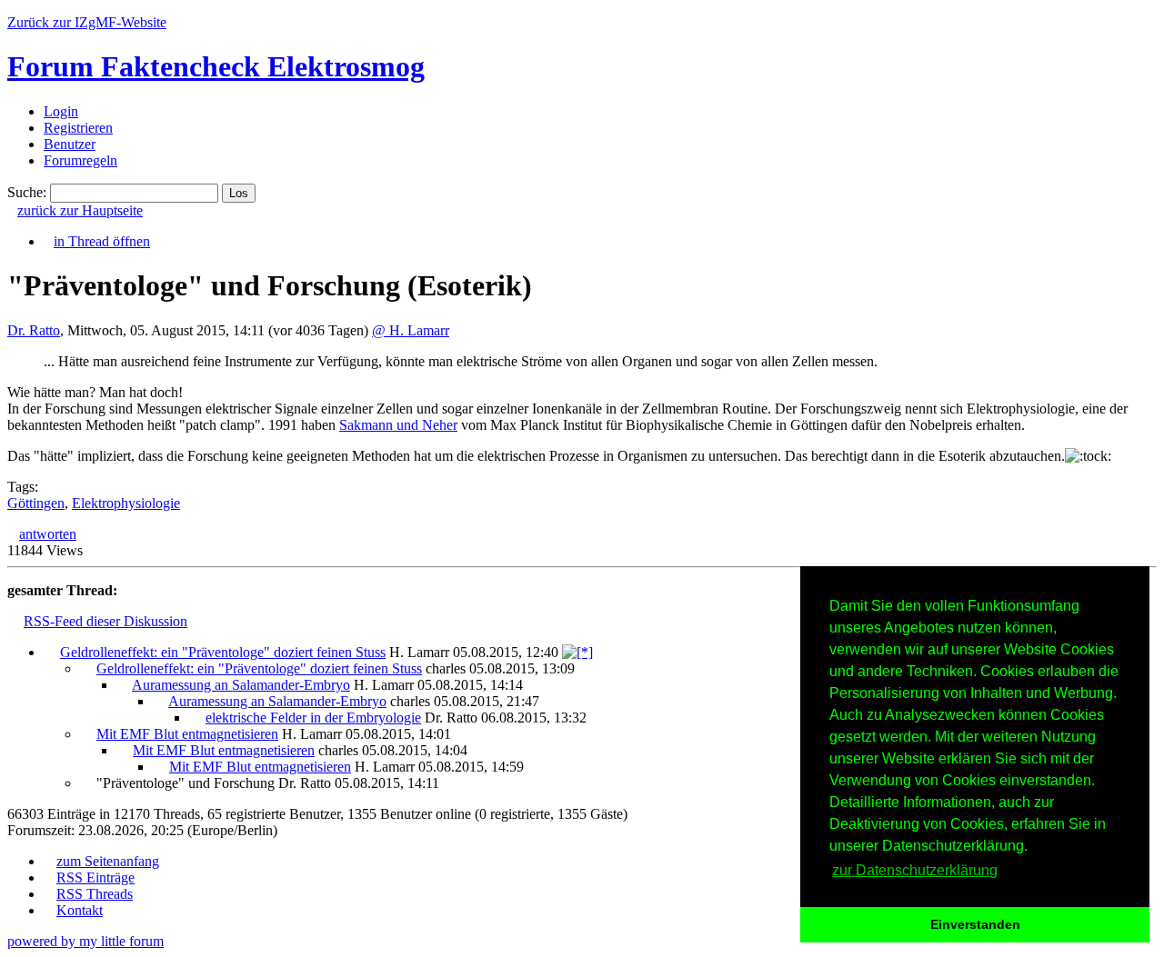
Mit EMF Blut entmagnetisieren (187, 734)
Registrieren (78, 127)
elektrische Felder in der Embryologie (313, 717)
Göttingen (36, 503)
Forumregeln (80, 160)
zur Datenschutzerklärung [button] (915, 870)
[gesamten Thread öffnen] (577, 652)
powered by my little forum (85, 941)
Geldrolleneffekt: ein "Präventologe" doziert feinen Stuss (223, 652)
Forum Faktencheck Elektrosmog (216, 66)
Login (61, 111)
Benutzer (69, 144)
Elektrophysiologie (126, 503)
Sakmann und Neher (398, 425)
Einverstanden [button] (975, 924)
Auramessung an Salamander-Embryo (241, 685)
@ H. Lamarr (410, 330)
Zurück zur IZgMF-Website (86, 22)
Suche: (26, 192)
